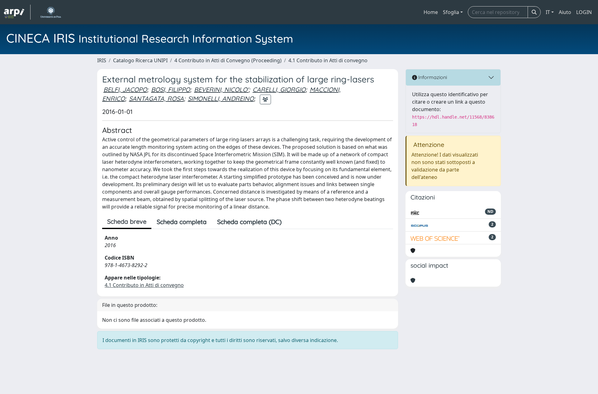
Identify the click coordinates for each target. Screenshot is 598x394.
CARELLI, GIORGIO (279, 89)
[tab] (292, 221)
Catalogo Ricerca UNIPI (140, 60)
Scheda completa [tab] (181, 222)
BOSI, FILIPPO (170, 89)
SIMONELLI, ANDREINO (221, 98)
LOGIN (584, 12)
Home (431, 12)
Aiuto (565, 12)
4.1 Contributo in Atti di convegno (328, 60)
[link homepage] (17, 12)
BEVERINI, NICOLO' (221, 89)
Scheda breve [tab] (126, 221)
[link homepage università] (51, 12)
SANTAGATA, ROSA (156, 98)
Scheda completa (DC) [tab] (249, 222)
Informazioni (432, 77)
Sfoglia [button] (451, 12)
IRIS (101, 60)
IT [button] (548, 12)
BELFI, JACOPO (125, 89)
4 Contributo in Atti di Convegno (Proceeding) (228, 60)
